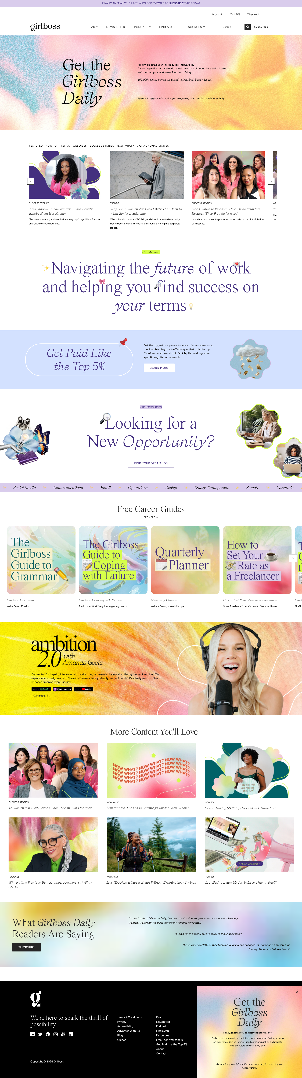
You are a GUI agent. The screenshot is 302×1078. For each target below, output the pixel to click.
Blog (120, 1035)
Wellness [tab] (80, 145)
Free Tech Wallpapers (169, 1040)
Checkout (253, 14)
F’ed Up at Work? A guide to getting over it (103, 606)
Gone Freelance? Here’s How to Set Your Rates (250, 606)
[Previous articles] (30, 181)
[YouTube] (63, 1035)
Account (216, 14)
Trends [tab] (64, 145)
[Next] (293, 558)
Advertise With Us (128, 1030)
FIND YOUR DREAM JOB (151, 463)
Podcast (141, 27)
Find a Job (167, 27)
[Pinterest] (48, 1035)
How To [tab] (51, 145)
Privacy (121, 1021)
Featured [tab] (36, 145)
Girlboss (59, 1061)
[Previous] (9, 558)
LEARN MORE (159, 367)
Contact (161, 1053)
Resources (193, 27)
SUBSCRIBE (176, 3)
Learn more (38, 696)
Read (91, 27)
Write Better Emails (18, 606)
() (235, 14)
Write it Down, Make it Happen (168, 606)
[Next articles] (271, 181)
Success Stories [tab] (102, 145)
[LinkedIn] (71, 1035)
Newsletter (115, 27)
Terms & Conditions (129, 1017)
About (160, 1049)
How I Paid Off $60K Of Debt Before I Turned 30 (240, 808)
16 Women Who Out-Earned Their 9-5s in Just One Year (50, 808)
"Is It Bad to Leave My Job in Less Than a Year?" (241, 882)
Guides (121, 1040)
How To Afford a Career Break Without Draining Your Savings (151, 882)
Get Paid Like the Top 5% (171, 1044)
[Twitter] (40, 1035)
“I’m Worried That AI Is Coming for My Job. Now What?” (148, 808)
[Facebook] (32, 1035)
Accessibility (125, 1026)
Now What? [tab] (125, 145)
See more (149, 517)
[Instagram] (55, 1035)
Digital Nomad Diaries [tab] (152, 145)
